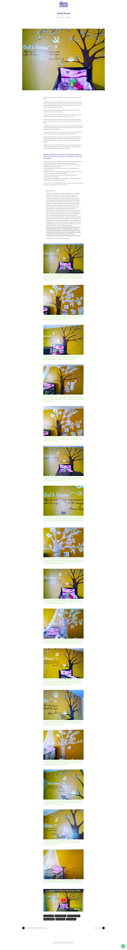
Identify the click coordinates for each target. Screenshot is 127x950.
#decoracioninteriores (51, 227)
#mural (47, 232)
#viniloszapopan (77, 232)
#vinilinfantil (49, 230)
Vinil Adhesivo (97, 928)
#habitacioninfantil (76, 227)
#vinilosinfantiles (75, 228)
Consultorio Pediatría (48, 915)
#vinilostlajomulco (50, 235)
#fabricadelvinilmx (58, 228)
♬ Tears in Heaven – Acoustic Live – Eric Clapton (57, 238)
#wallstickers (60, 230)
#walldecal (54, 230)
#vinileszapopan (68, 235)
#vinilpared (77, 230)
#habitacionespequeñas (67, 232)
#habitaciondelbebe (66, 227)
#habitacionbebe (50, 228)
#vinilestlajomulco (76, 235)
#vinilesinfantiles (67, 228)
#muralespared (57, 232)
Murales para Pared (60, 919)
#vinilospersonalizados (59, 233)
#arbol (73, 230)
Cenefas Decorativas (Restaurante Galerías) (36, 928)
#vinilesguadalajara (59, 235)
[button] (123, 946)
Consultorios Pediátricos (61, 915)
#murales (52, 232)
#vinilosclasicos (50, 233)
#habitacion (59, 227)
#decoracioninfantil (67, 225)
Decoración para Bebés (49, 919)
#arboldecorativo (68, 230)
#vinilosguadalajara (69, 233)
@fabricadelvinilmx (50, 190)
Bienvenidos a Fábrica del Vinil (65, 942)
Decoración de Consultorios (73, 915)
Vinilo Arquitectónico (71, 919)
